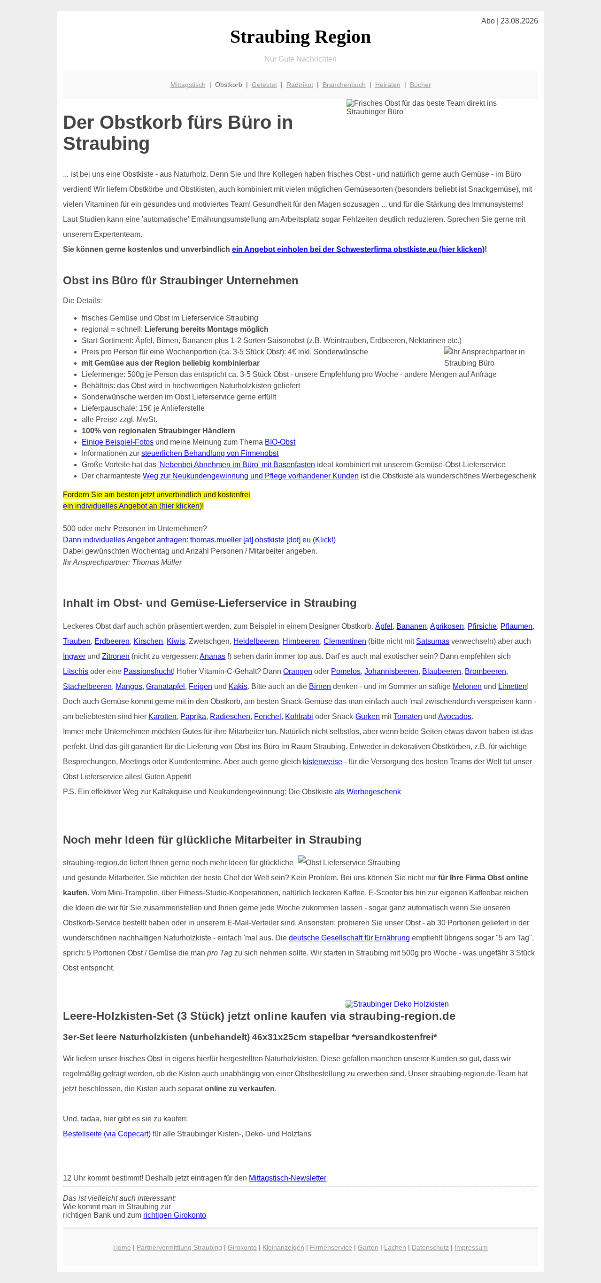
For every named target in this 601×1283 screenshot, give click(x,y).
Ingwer (74, 656)
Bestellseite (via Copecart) (107, 1134)
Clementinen (345, 641)
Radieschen (230, 716)
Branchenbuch (344, 84)
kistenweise (322, 762)
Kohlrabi (299, 716)
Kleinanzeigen (283, 1247)
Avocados (454, 716)
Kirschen (148, 641)
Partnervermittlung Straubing (179, 1247)
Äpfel (384, 626)
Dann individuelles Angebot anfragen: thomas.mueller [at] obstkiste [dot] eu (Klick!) (199, 540)
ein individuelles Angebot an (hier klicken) (132, 506)
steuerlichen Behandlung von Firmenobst (209, 453)
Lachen (395, 1247)
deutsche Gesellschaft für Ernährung (349, 938)
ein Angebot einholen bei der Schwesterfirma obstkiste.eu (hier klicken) (358, 249)
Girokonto (242, 1247)
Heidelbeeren (256, 641)
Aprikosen (447, 626)
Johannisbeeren (391, 671)
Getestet (264, 84)
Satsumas (432, 641)
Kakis (238, 686)
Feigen (200, 686)
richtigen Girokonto (174, 1215)
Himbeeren (301, 641)
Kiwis (176, 641)
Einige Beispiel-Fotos (118, 442)
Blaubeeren (441, 671)
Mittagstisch (188, 84)
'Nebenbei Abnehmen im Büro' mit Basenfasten (236, 465)
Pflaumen (516, 626)
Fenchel (267, 716)
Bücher (420, 84)
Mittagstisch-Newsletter (287, 1178)
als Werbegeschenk (368, 792)
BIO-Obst (280, 442)
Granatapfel (165, 686)
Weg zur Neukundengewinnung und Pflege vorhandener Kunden (251, 476)
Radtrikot (299, 84)
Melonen (467, 686)
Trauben (77, 641)
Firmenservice (331, 1247)
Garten (368, 1247)
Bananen (411, 626)
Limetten (512, 686)
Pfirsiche (482, 626)
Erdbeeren (112, 641)
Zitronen (116, 656)
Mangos (129, 686)
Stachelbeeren (87, 686)
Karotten (162, 716)
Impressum (471, 1247)
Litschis (75, 671)
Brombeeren (485, 671)
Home (122, 1247)
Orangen (297, 671)
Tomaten (407, 716)
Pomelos (346, 671)
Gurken (367, 716)
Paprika (193, 716)
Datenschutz (430, 1247)
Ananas (212, 656)
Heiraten (388, 84)
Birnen (320, 686)
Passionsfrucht (148, 671)
